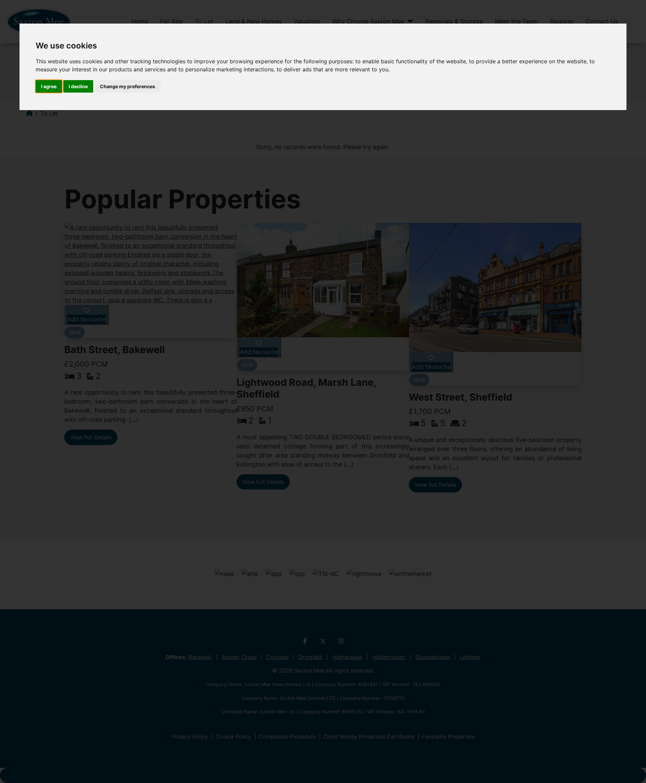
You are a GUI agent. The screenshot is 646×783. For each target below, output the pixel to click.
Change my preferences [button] (127, 86)
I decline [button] (78, 86)
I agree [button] (49, 86)
